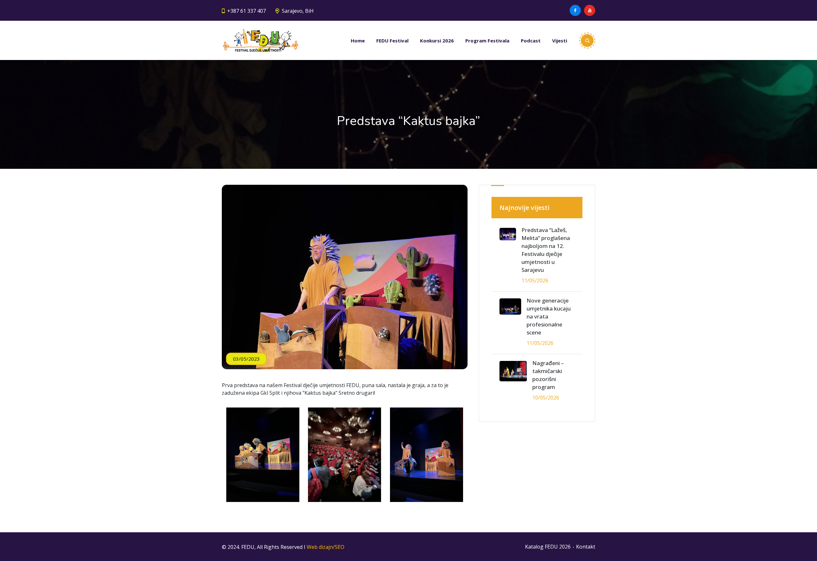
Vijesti (559, 40)
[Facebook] (575, 10)
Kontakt (585, 546)
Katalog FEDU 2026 (548, 546)
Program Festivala (487, 40)
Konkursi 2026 (437, 40)
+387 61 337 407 (246, 10)
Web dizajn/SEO (325, 546)
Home (358, 40)
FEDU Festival (392, 40)
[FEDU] (260, 40)
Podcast (531, 40)
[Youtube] (589, 10)
